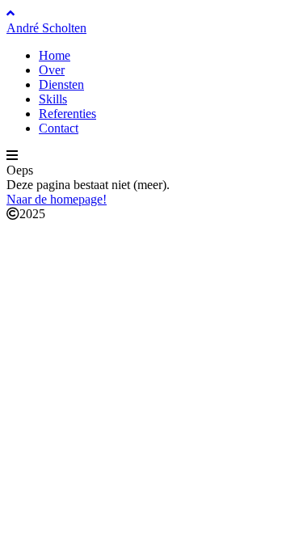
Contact (58, 128)
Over (52, 70)
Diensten (61, 84)
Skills (53, 99)
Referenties (67, 113)
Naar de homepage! (56, 199)
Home (54, 55)
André (46, 28)
